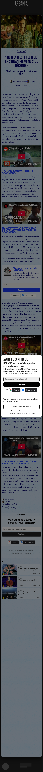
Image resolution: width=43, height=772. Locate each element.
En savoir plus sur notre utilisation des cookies (21, 413)
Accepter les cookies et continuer (21, 407)
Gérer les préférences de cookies (21, 411)
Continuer (21, 385)
